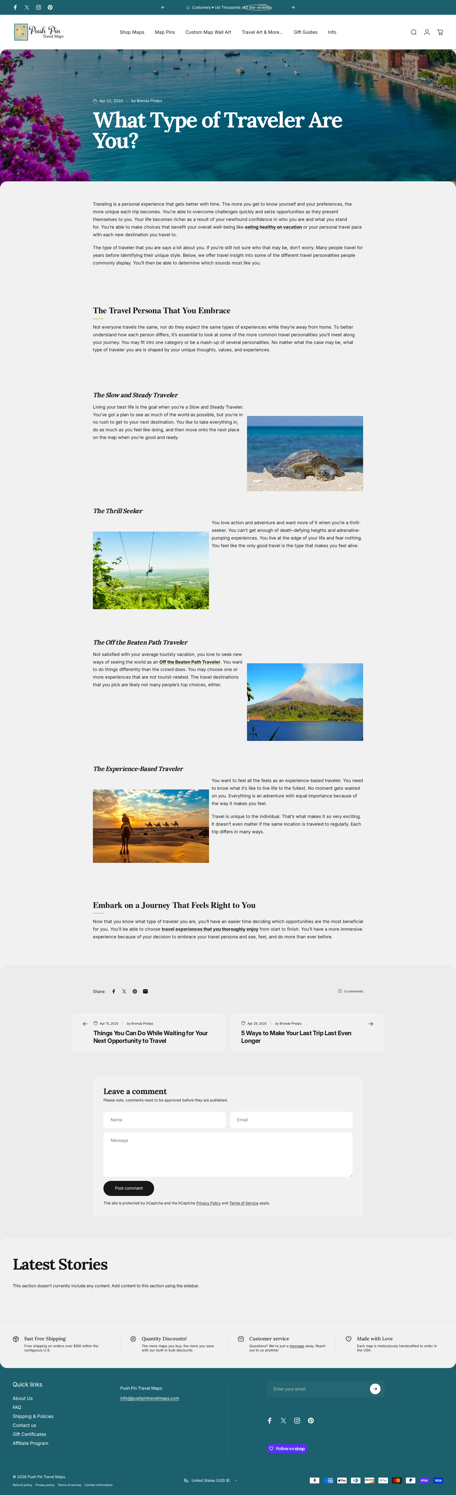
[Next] (293, 7)
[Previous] (163, 7)
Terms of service (69, 1485)
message (296, 1346)
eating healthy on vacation (273, 227)
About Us (23, 1398)
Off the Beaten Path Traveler (189, 662)
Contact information (98, 1485)
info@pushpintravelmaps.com (149, 1398)
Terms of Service (243, 1203)
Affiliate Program (30, 1443)
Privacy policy (45, 1485)
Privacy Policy (208, 1203)
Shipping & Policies (33, 1416)
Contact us (24, 1425)
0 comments (353, 991)
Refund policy (22, 1485)
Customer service (269, 1339)
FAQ (17, 1407)
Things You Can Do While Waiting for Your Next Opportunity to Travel (150, 1036)
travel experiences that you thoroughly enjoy (210, 929)
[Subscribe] (375, 1389)
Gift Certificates (29, 1434)
